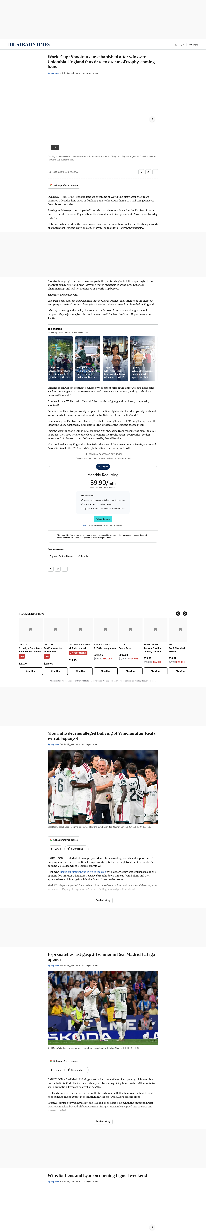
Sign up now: (53, 72)
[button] (179, 44)
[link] (28, 44)
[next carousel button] (152, 119)
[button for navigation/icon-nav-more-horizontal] (155, 172)
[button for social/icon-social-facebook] (148, 172)
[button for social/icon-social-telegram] (141, 172)
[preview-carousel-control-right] (154, 358)
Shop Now (30, 671)
